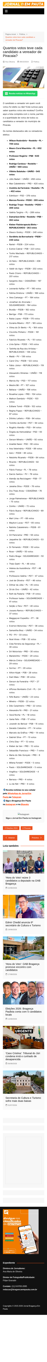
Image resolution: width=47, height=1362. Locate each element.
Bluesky (25, 804)
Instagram (10, 804)
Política (36, 62)
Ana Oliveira (10, 62)
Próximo (35, 838)
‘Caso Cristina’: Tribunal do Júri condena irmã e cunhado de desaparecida (23, 1056)
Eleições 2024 (12, 828)
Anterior (11, 838)
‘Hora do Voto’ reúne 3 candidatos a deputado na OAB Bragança (23, 880)
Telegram (16, 797)
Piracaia (27, 828)
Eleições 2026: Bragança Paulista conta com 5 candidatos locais (24, 1011)
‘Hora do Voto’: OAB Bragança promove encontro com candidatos (22, 967)
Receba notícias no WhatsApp (22, 93)
